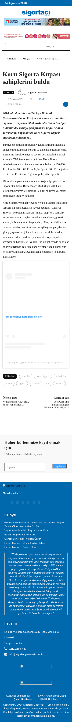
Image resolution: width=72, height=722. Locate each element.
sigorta (22, 383)
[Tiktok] (34, 502)
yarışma (59, 383)
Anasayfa (11, 58)
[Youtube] (12, 502)
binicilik (26, 376)
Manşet (26, 58)
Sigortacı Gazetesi (37, 92)
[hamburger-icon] (9, 46)
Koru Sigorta (43, 376)
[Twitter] (39, 502)
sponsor (35, 383)
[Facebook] (28, 502)
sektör (9, 383)
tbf (47, 383)
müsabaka (61, 376)
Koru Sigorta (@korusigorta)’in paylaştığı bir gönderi (34, 362)
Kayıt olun (59, 466)
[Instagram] (23, 502)
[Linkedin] (17, 502)
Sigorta (8, 93)
